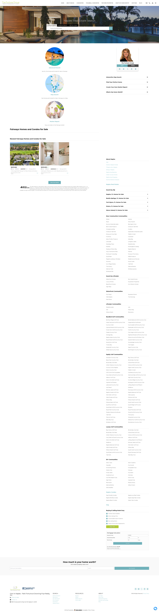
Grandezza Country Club (134, 372)
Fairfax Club (109, 470)
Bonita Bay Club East (133, 360)
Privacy (93, 610)
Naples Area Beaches (111, 172)
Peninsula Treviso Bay (111, 254)
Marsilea (108, 246)
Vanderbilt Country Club (112, 347)
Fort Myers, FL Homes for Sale (116, 202)
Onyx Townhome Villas (112, 251)
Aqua (107, 221)
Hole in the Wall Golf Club (112, 380)
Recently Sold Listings (103, 600)
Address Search (56, 603)
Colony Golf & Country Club (135, 365)
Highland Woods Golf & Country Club (137, 334)
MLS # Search (56, 600)
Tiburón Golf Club (110, 417)
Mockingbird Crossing (133, 246)
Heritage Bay (109, 334)
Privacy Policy (146, 593)
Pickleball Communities (92, 3)
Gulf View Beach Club (111, 477)
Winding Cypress (132, 269)
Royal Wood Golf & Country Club (114, 339)
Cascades (108, 465)
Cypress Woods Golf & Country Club (115, 327)
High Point (108, 480)
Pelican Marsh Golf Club (134, 399)
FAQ (107, 162)
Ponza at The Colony (133, 254)
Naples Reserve (132, 249)
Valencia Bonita (132, 266)
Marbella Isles (131, 244)
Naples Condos (111, 492)
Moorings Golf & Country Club (135, 390)
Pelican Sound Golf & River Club (136, 337)
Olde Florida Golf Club (111, 397)
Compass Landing (110, 229)
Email (133, 65)
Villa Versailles (109, 487)
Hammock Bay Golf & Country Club (137, 375)
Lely (129, 307)
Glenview (130, 475)
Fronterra (108, 236)
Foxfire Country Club (133, 329)
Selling (76, 597)
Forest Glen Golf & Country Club (114, 329)
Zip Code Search (56, 598)
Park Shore (109, 299)
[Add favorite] (37, 173)
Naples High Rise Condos (134, 497)
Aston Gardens (131, 462)
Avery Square (131, 221)
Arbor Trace (109, 462)
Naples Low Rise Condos (134, 495)
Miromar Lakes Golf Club (112, 390)
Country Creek (110, 325)
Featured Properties (107, 3)
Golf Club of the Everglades (113, 372)
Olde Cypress (131, 394)
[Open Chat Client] (155, 608)
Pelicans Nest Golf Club (112, 402)
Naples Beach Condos (111, 500)
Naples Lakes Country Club (113, 337)
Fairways (130, 470)
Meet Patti (101, 597)
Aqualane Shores (132, 294)
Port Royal (108, 294)
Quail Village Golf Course (134, 404)
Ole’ (107, 309)
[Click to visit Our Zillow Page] (135, 69)
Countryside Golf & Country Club (136, 325)
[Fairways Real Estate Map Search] (54, 83)
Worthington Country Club (135, 349)
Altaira (107, 219)
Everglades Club (132, 467)
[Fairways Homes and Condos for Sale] (54, 56)
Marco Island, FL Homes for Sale (117, 210)
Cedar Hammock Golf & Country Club (115, 322)
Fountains (130, 472)
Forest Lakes (109, 472)
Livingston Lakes (132, 241)
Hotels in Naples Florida (112, 164)
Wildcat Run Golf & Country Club (136, 419)
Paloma (130, 251)
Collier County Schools (111, 174)
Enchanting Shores (111, 467)
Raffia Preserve (132, 256)
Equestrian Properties (133, 281)
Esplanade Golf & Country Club (136, 327)
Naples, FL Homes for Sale (115, 194)
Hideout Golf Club (110, 377)
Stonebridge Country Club (134, 342)
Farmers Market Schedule (112, 179)
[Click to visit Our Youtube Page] (123, 69)
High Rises (108, 286)
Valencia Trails (109, 269)
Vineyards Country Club (134, 417)
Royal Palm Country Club (112, 409)
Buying (76, 595)
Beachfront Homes (111, 284)
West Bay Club (109, 419)
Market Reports (78, 598)
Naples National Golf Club (134, 392)
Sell (73, 25)
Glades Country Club (111, 332)
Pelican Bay (131, 309)
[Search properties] (111, 28)
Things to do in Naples (111, 167)
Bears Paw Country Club (112, 360)
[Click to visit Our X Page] (141, 589)
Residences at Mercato (133, 259)
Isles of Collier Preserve (112, 239)
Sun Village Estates (111, 264)
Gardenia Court (110, 475)
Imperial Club (131, 480)
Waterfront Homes (111, 279)
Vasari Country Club (133, 347)
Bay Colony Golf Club (133, 357)
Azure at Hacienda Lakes (112, 224)
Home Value (78, 600)
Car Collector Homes (133, 284)
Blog (140, 3)
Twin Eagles (131, 344)
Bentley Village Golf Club (112, 320)
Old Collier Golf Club (111, 394)
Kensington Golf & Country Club (136, 382)
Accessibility (85, 610)
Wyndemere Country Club (135, 422)
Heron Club (131, 477)
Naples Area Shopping (111, 177)
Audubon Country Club (112, 357)
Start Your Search (54, 182)
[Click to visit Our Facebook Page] (120, 69)
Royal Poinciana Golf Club (134, 409)
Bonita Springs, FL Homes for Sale (117, 198)
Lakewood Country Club (112, 385)
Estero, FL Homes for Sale (114, 206)
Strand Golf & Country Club (135, 412)
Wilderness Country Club (112, 349)
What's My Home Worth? (122, 3)
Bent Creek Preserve (111, 226)
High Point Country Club (134, 377)
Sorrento (108, 261)
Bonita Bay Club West (111, 362)
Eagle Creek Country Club (134, 367)
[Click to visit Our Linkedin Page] (131, 69)
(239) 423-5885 (15, 597)
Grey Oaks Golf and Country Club (114, 375)
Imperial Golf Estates (111, 382)
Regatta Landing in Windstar (113, 259)
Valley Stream (131, 485)
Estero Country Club (111, 370)
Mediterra (130, 387)
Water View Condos (133, 500)
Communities (80, 3)
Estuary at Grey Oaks (111, 234)
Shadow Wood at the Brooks (113, 412)
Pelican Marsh (109, 312)
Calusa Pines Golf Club (133, 362)
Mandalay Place (110, 244)
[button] (127, 77)
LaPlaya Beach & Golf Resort (135, 385)
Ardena (130, 219)
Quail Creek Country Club (134, 402)
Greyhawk (130, 236)
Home (62, 3)
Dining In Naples (110, 169)
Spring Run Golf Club (111, 342)
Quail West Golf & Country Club (114, 407)
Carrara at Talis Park (133, 226)
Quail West (109, 256)
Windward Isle (109, 271)
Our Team (134, 3)
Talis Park (130, 264)
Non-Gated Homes (132, 279)
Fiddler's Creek (132, 234)
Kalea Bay (130, 239)
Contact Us (14, 599)
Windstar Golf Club (111, 422)
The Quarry (109, 266)
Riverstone (130, 312)
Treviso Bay (109, 344)
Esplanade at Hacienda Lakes (135, 231)
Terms (89, 610)
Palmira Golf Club (132, 397)
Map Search (54, 94)
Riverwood (108, 482)
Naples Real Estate (112, 184)
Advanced (62, 25)
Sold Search (55, 601)
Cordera (130, 229)
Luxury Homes (109, 281)
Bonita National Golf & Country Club (137, 320)
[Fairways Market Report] (54, 110)
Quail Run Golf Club (111, 404)
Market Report (54, 121)
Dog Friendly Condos (111, 495)
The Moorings (131, 297)
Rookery (130, 407)
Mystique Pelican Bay (111, 249)
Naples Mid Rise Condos (112, 497)
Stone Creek (131, 261)
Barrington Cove (132, 224)
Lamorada (108, 241)
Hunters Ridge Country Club (135, 380)
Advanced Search (54, 68)
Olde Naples (109, 297)
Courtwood (131, 465)
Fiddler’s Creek (132, 370)
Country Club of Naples (112, 367)
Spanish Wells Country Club (135, 339)
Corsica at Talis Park (111, 231)
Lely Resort (109, 387)
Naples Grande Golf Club (112, 392)
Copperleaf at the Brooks (134, 322)
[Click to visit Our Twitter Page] (128, 69)
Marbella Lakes (110, 307)
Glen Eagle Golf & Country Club (136, 332)
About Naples (70, 3)
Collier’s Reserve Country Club (113, 365)
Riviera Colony (131, 482)
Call (122, 65)
